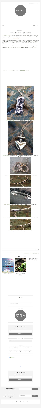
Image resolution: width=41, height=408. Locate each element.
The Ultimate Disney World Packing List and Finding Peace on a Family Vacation (30, 253)
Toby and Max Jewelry (6, 35)
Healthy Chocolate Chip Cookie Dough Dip (33, 259)
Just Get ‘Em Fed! (8, 273)
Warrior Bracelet (5, 217)
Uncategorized (20, 30)
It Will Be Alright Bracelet (16, 187)
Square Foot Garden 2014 (20, 274)
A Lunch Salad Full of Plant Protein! (10, 252)
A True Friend (6, 204)
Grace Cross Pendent (6, 155)
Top (38, 405)
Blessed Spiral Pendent (10, 120)
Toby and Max (22, 70)
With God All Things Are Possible (13, 230)
